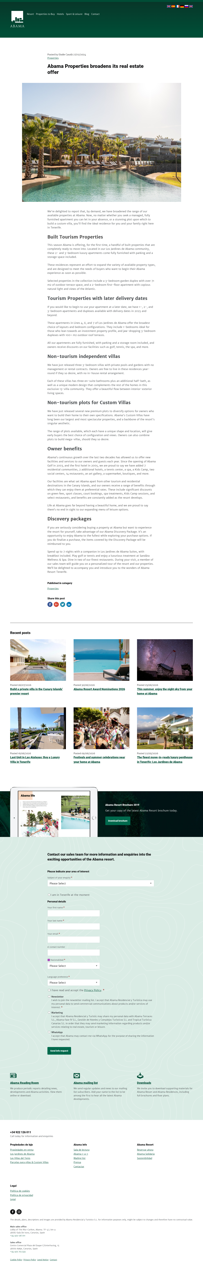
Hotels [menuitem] (60, 14)
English (169, 6)
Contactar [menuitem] (79, 1166)
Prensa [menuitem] (77, 1162)
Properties (53, 58)
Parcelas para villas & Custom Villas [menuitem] (29, 1162)
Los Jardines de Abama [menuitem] (22, 1154)
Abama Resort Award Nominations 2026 (99, 689)
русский (186, 6)
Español (173, 6)
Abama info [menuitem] (80, 1144)
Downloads (144, 1082)
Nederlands (191, 6)
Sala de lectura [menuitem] (81, 1149)
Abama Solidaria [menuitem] (146, 1154)
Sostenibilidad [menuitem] (144, 1158)
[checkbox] (100, 1018)
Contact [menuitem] (95, 14)
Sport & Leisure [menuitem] (74, 14)
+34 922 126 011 (20, 1132)
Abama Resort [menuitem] (145, 1144)
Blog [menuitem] (87, 14)
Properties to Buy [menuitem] (45, 14)
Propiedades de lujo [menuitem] (21, 1144)
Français (178, 6)
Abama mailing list (86, 1082)
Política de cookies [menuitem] (20, 1191)
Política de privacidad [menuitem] (21, 1195)
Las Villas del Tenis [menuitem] (20, 1158)
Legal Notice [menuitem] (43, 1259)
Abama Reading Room (24, 1082)
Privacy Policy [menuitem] (29, 1259)
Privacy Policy (92, 990)
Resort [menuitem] (30, 14)
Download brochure (118, 821)
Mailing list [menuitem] (79, 1158)
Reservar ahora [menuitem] (145, 1149)
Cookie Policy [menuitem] (16, 1259)
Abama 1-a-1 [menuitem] (81, 1154)
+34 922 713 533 (18, 1251)
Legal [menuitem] (13, 1185)
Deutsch (182, 6)
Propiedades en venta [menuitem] (21, 1149)
